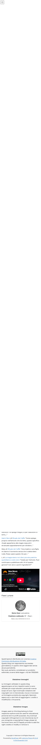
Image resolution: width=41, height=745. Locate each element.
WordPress (14, 738)
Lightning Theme (27, 738)
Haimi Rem (6, 538)
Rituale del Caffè (18, 538)
